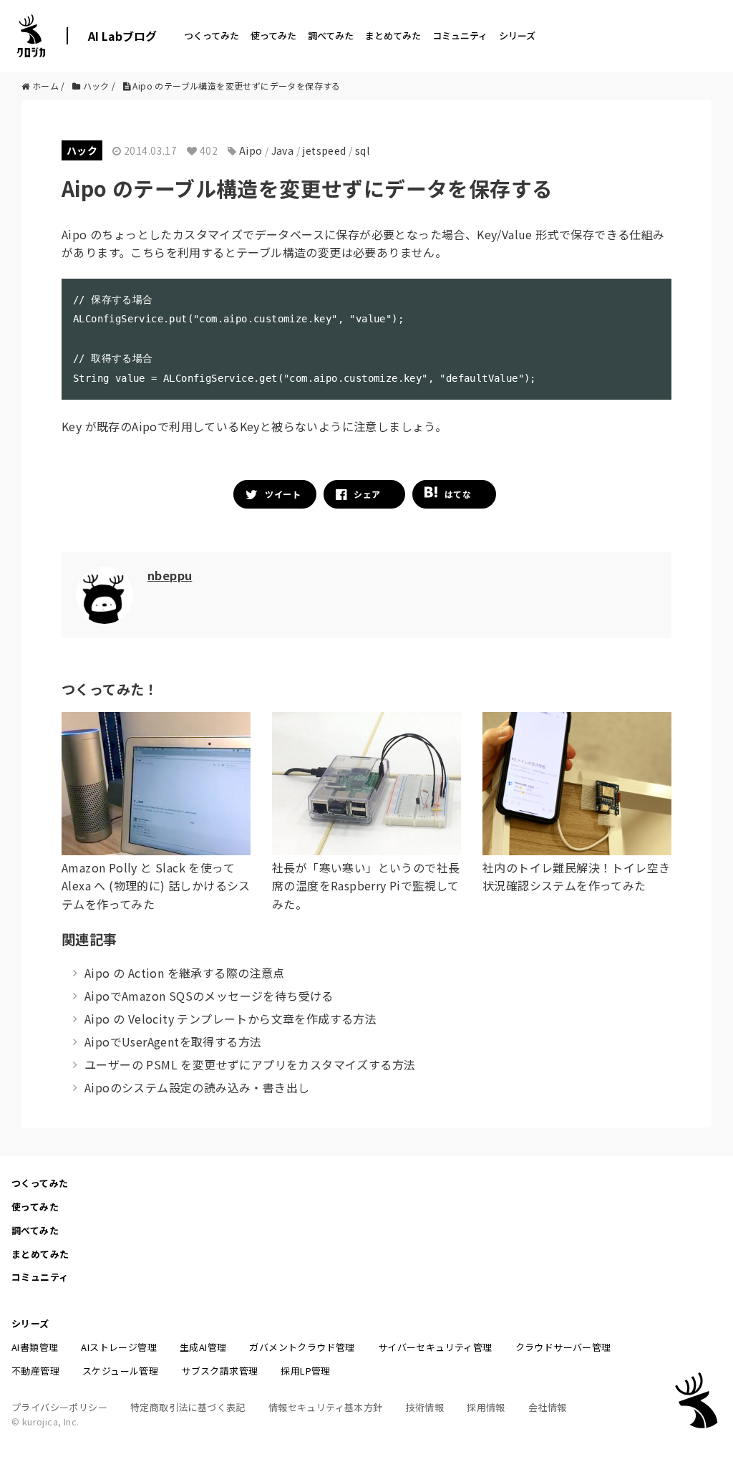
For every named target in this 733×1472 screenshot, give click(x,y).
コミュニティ (459, 35)
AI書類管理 (34, 1347)
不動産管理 (35, 1370)
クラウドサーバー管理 (563, 1347)
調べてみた (331, 35)
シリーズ (517, 35)
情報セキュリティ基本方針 (325, 1407)
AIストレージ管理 (119, 1347)
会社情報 (547, 1407)
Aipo (251, 150)
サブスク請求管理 (219, 1370)
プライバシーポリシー (59, 1407)
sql (362, 150)
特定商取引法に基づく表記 (188, 1407)
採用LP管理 (305, 1370)
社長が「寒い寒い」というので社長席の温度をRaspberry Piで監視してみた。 (366, 886)
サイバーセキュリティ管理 (435, 1347)
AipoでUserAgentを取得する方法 (172, 1041)
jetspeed (324, 150)
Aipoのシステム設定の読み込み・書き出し (196, 1087)
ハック (82, 150)
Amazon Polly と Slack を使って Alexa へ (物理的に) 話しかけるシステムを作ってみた (156, 886)
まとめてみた (393, 35)
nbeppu (169, 575)
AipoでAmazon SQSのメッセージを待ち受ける (209, 995)
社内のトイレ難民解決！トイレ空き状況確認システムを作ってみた (576, 877)
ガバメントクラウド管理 (301, 1347)
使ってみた (273, 35)
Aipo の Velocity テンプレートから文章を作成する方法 (230, 1018)
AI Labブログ (122, 35)
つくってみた (211, 35)
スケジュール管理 (120, 1370)
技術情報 (425, 1407)
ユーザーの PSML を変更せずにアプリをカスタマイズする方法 (249, 1064)
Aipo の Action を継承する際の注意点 (184, 972)
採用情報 (486, 1407)
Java (282, 150)
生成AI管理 (203, 1347)
